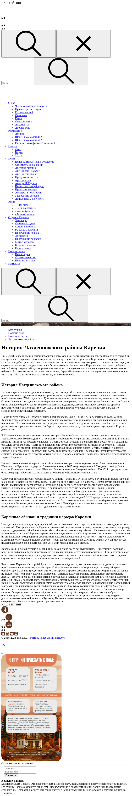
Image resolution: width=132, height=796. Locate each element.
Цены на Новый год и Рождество (34, 161)
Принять (6, 793)
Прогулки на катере (26, 177)
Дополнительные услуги (29, 198)
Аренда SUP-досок (26, 183)
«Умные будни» (24, 211)
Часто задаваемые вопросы (31, 106)
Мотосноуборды (24, 241)
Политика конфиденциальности (46, 637)
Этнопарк (21, 220)
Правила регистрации (28, 109)
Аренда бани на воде (27, 170)
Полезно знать (16, 251)
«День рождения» (25, 208)
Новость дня (22, 254)
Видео (19, 152)
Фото (18, 149)
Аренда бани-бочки (26, 174)
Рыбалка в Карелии (26, 229)
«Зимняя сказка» (25, 214)
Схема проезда (23, 121)
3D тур (19, 155)
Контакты (14, 263)
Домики (20, 133)
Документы (22, 124)
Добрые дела (22, 127)
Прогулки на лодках (27, 232)
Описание (21, 115)
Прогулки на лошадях (28, 238)
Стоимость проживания (29, 164)
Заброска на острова (27, 195)
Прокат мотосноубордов (29, 186)
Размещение (15, 130)
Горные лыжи (23, 248)
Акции (12, 201)
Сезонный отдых (25, 223)
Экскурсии (21, 235)
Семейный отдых (25, 226)
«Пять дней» (22, 204)
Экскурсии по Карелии (28, 192)
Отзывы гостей (24, 112)
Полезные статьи (25, 260)
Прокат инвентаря (26, 189)
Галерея (12, 146)
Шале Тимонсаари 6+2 (28, 140)
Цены (11, 158)
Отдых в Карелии (18, 217)
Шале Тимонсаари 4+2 (28, 136)
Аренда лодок (23, 180)
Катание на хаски (25, 245)
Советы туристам (25, 257)
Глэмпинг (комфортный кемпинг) (35, 143)
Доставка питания (25, 167)
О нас (11, 102)
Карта (18, 118)
